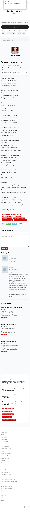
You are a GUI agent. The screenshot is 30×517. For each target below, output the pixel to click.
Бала (3, 33)
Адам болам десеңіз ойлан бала (11, 307)
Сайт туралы (4, 432)
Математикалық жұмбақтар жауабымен (10, 483)
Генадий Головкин (7, 218)
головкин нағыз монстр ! (20, 220)
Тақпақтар (3, 476)
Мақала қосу (3, 495)
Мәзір (4, 2)
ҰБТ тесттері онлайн (5, 463)
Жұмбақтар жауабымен (6, 448)
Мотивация (3, 460)
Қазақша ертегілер (5, 462)
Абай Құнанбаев (11, 33)
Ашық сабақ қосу (4, 498)
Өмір (15, 30)
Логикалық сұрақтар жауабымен (8, 479)
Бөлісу (3, 223)
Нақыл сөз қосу (4, 497)
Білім (26, 30)
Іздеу (15, 27)
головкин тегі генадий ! (18, 218)
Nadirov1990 (6, 72)
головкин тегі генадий (8, 216)
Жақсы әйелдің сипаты (8, 324)
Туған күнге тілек (21, 33)
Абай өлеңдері (4, 469)
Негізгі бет (4, 39)
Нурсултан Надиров (15, 55)
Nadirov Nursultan (16, 214)
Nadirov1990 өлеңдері (8, 220)
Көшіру (20, 223)
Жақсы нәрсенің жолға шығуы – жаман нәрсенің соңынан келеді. (15, 388)
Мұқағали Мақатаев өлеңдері (7, 470)
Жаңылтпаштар (4, 455)
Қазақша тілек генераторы (7, 490)
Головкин (17, 216)
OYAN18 (4, 214)
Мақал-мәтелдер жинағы (6, 450)
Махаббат (9, 30)
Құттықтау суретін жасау (6, 488)
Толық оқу (4, 317)
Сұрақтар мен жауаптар (6, 477)
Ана (3, 30)
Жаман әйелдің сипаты (8, 341)
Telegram (14, 223)
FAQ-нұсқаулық (4, 441)
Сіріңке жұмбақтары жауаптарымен (9, 481)
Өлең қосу (3, 500)
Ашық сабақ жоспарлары (6, 456)
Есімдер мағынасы (5, 458)
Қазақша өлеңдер (5, 446)
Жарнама (3, 436)
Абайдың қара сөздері (6, 474)
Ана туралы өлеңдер (5, 472)
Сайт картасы (4, 437)
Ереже (2, 434)
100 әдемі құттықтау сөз (6, 486)
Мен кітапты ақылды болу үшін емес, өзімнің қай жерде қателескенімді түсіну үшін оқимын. (14, 402)
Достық (20, 30)
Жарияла (4, 248)
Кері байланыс (4, 439)
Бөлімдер (5, 18)
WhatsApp (8, 223)
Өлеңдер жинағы (12, 39)
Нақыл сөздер (4, 451)
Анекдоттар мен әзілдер (6, 453)
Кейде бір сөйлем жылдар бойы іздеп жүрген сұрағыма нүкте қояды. (14, 395)
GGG (9, 214)
